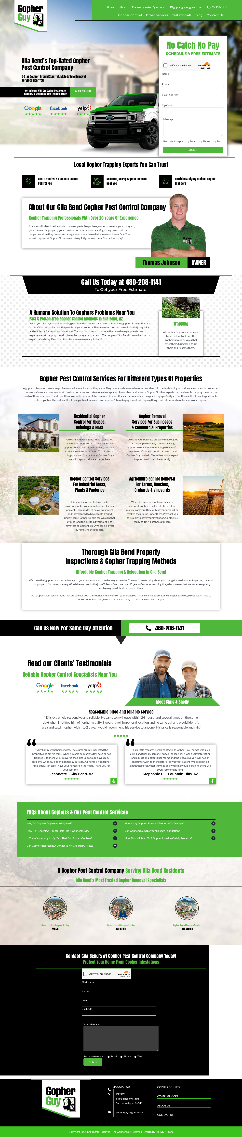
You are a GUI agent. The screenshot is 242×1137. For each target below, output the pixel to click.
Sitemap (137, 1131)
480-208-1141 (84, 91)
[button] (72, 823)
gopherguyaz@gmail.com (130, 1112)
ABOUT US (163, 1105)
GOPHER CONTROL (169, 1087)
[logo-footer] (61, 1081)
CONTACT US (165, 1114)
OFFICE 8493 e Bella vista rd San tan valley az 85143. (129, 1098)
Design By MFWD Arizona (159, 1131)
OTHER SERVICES (167, 1096)
